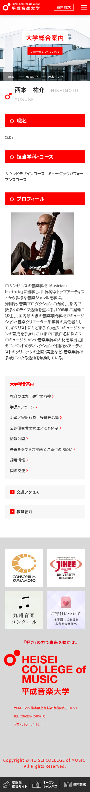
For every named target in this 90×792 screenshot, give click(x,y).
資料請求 (64, 7)
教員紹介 (32, 77)
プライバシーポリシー (29, 724)
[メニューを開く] (84, 7)
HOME (12, 77)
